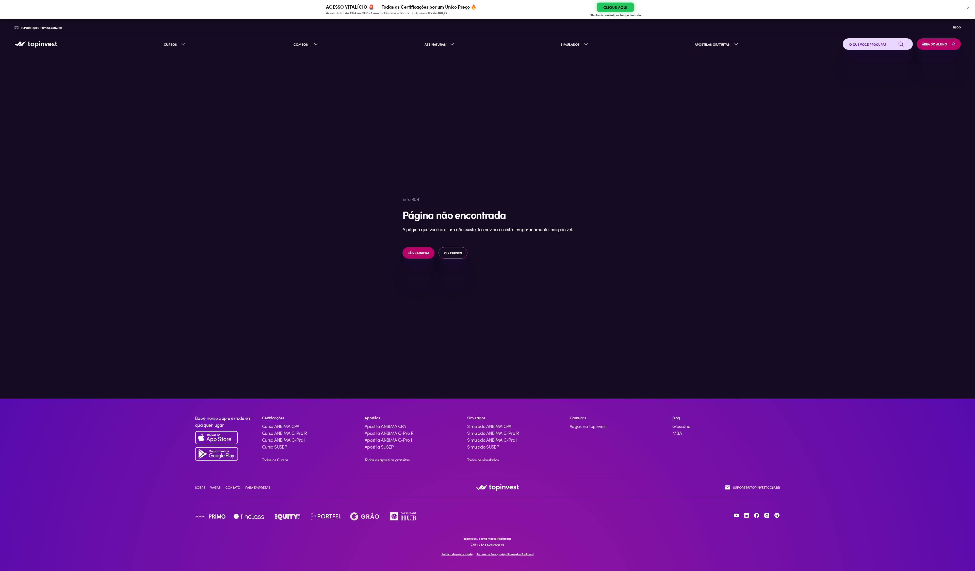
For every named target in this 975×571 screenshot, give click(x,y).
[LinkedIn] (746, 515)
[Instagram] (767, 515)
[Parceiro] (210, 516)
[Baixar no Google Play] (224, 454)
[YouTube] (736, 515)
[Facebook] (757, 515)
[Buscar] (901, 44)
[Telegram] (777, 515)
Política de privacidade (457, 554)
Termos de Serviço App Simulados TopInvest (505, 554)
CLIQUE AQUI (615, 7)
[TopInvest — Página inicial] (35, 44)
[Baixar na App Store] (224, 438)
